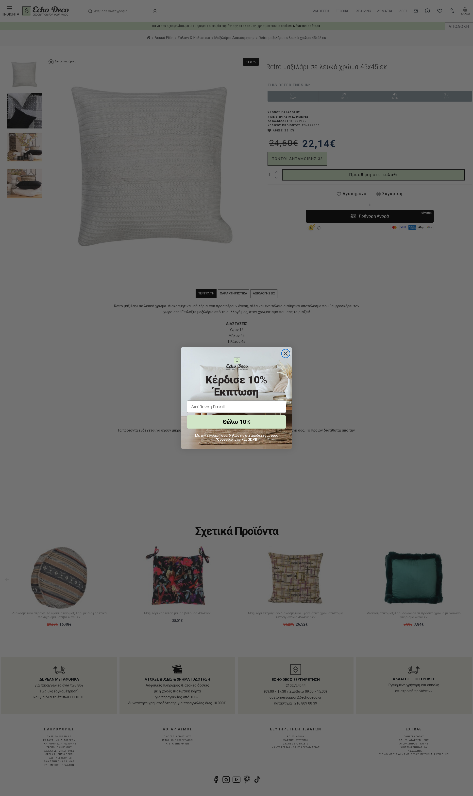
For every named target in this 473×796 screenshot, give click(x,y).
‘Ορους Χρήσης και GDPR (236, 439)
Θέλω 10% (237, 421)
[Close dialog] (285, 353)
